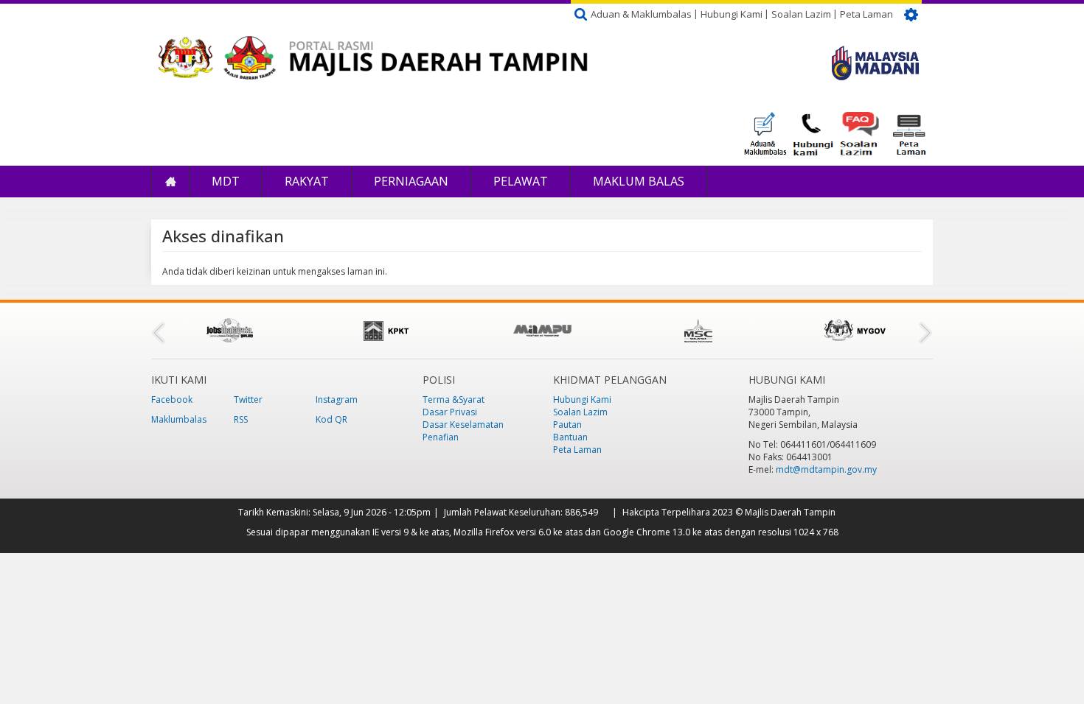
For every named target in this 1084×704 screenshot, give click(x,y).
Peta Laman (866, 14)
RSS (241, 419)
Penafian (441, 437)
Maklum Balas (638, 181)
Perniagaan (411, 181)
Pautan (567, 424)
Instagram (337, 399)
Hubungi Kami (731, 14)
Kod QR (331, 419)
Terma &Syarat (453, 399)
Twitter (248, 399)
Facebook (171, 399)
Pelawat (520, 181)
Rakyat (307, 181)
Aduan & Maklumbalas (641, 14)
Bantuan (570, 437)
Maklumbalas (178, 419)
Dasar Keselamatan (463, 424)
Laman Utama (170, 181)
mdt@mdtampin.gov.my (826, 469)
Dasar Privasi (450, 412)
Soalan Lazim (801, 14)
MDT (226, 181)
